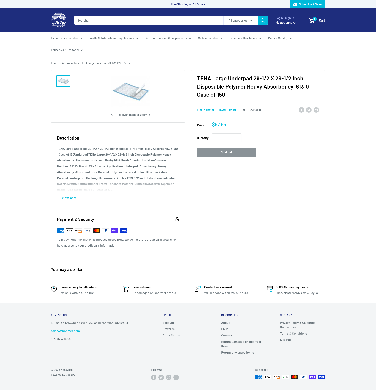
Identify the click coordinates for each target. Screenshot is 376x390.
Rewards (169, 329)
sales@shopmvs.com (65, 331)
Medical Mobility (278, 38)
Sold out (226, 152)
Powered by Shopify (63, 374)
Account (168, 322)
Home (54, 63)
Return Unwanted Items (237, 352)
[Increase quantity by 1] (237, 138)
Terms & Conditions (293, 333)
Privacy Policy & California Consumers (297, 325)
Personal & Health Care (243, 38)
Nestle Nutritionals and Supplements (111, 38)
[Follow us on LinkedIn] (176, 377)
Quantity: (203, 138)
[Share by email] (316, 110)
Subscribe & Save (310, 4)
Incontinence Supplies (64, 38)
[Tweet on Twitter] (309, 110)
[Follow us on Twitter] (161, 377)
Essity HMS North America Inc (217, 110)
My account (284, 22)
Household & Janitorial (65, 50)
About (225, 322)
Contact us (228, 335)
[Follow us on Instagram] (168, 377)
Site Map (286, 339)
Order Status (171, 335)
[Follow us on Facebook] (153, 377)
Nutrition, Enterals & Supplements (166, 38)
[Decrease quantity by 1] (216, 138)
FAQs (224, 329)
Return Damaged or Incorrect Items (241, 344)
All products (69, 63)
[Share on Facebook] (301, 110)
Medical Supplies (208, 38)
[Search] (263, 20)
